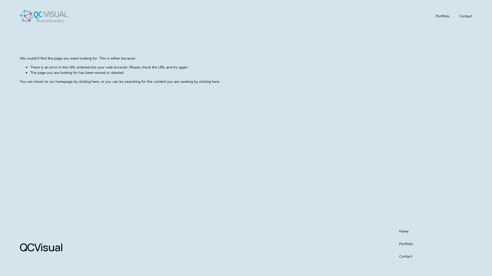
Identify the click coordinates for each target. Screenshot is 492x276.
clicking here (89, 81)
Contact (465, 16)
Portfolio (443, 16)
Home (404, 231)
